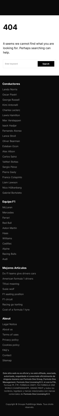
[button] (4, 7)
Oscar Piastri (9, 94)
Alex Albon (8, 151)
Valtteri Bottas (10, 161)
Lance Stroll (9, 135)
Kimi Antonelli (10, 104)
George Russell (11, 99)
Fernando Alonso (12, 130)
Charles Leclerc (11, 110)
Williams (7, 238)
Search (46, 63)
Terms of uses (10, 334)
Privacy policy (10, 339)
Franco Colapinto (12, 177)
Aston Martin (9, 228)
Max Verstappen (11, 120)
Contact (6, 355)
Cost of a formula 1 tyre (15, 309)
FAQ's (5, 350)
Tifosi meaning (10, 283)
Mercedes (8, 212)
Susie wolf (8, 288)
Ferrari (6, 217)
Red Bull (7, 222)
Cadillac (7, 243)
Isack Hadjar (9, 125)
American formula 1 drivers (17, 278)
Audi (5, 259)
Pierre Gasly (9, 172)
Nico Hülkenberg (12, 187)
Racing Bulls (9, 253)
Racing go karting (12, 304)
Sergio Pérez (9, 166)
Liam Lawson (9, 182)
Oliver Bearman (11, 141)
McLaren (7, 207)
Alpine (6, 248)
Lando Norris (9, 89)
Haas (5, 233)
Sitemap (7, 360)
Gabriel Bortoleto (12, 192)
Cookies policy (11, 344)
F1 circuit (7, 299)
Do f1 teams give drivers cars (19, 273)
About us (7, 329)
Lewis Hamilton (11, 115)
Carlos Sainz (9, 156)
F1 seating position (13, 294)
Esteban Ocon (10, 146)
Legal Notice (9, 324)
